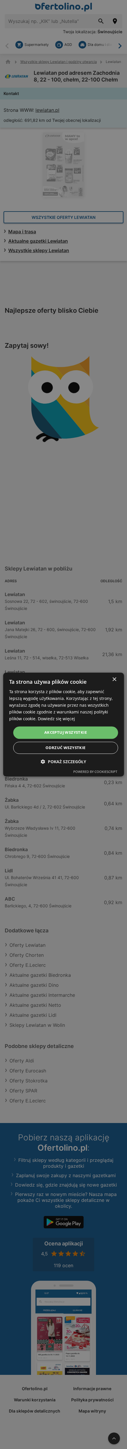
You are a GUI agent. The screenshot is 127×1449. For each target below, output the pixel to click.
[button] (63, 761)
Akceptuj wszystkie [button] (65, 732)
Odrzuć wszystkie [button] (65, 747)
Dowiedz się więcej (56, 719)
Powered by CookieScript (95, 771)
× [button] (114, 679)
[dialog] (63, 724)
